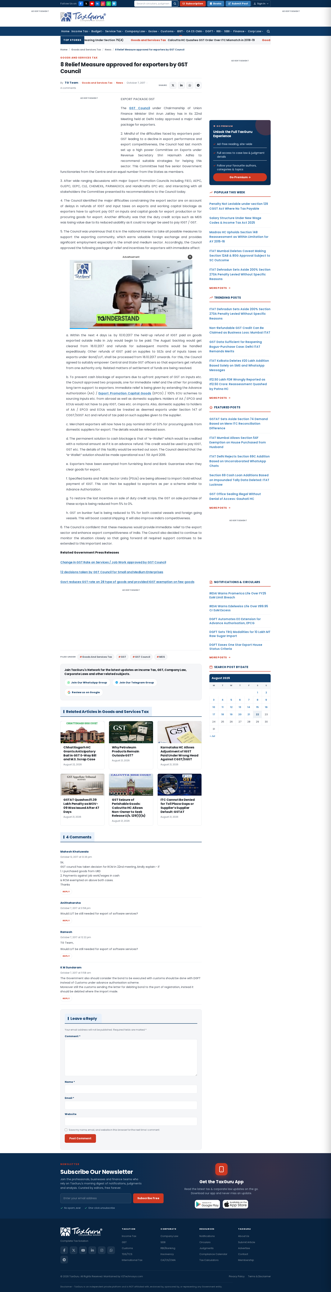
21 (248, 714)
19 (231, 714)
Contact (243, 1254)
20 (240, 714)
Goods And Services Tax (97, 656)
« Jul (212, 736)
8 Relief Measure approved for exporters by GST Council (124, 68)
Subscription (194, 3)
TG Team (71, 83)
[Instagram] (103, 3)
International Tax (132, 1260)
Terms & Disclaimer (259, 1276)
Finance (239, 31)
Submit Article (246, 1242)
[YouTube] (92, 3)
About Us (243, 1236)
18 (222, 714)
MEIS (162, 656)
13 (240, 707)
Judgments (206, 1248)
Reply (66, 891)
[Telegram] (114, 3)
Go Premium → (240, 177)
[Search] (175, 4)
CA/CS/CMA (168, 1260)
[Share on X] (173, 85)
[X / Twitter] (86, 3)
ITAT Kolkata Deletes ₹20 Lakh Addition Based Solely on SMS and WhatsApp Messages (239, 365)
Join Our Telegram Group (136, 682)
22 (257, 714)
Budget (96, 31)
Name (70, 1082)
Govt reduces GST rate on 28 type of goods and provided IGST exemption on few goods (127, 582)
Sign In (261, 3)
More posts (218, 288)
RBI (218, 31)
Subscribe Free (148, 1198)
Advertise (244, 1248)
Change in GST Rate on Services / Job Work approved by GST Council (113, 562)
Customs (167, 31)
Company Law (135, 31)
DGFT (209, 31)
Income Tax (79, 31)
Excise (152, 31)
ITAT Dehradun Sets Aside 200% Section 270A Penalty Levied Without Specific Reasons (239, 274)
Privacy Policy (237, 1276)
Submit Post (240, 3)
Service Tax (113, 31)
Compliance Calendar (213, 1254)
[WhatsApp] (108, 3)
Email (69, 1098)
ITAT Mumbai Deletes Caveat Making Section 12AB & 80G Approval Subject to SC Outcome (239, 255)
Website (70, 1114)
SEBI (227, 31)
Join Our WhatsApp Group (89, 682)
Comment (72, 1036)
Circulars (205, 1242)
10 (213, 707)
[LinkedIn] (97, 3)
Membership (246, 1260)
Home (65, 31)
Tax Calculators (209, 1260)
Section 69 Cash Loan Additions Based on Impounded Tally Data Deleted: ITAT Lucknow (239, 480)
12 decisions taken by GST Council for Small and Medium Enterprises (111, 572)
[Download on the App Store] (235, 1204)
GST (180, 31)
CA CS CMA (194, 31)
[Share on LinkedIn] (181, 85)
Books (217, 3)
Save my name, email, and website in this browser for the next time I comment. (114, 1129)
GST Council (139, 108)
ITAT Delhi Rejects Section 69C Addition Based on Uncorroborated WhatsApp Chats (239, 461)
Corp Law (254, 31)
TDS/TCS (127, 1254)
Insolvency (167, 1254)
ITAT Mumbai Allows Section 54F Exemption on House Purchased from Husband (237, 442)
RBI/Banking (168, 1248)
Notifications (207, 1236)
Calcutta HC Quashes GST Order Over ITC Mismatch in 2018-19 (132, 40)
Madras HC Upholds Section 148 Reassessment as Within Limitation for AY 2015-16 (238, 237)
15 (257, 707)
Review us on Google (86, 692)
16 (266, 707)
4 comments (68, 88)
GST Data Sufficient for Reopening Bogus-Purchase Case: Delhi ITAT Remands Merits (235, 346)
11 (223, 707)
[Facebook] (81, 3)
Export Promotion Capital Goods (124, 393)
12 (231, 707)
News (108, 49)
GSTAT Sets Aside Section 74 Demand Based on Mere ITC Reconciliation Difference (238, 423)
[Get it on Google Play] (207, 1204)
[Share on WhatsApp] (189, 85)
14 (248, 707)
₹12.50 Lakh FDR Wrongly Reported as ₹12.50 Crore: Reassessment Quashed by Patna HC (238, 384)
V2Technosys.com (132, 1276)
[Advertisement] (40, 70)
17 (214, 714)
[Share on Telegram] (198, 85)
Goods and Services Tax (86, 49)
